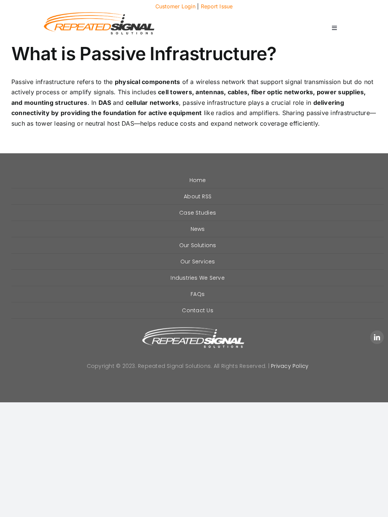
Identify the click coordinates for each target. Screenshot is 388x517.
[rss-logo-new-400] (99, 14)
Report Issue (217, 6)
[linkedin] (377, 337)
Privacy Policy (289, 366)
